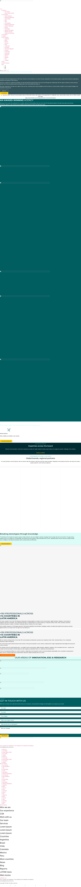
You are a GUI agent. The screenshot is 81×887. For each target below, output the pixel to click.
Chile (6, 44)
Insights (4, 36)
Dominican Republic (9, 48)
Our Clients (4, 34)
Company (2, 714)
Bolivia (6, 41)
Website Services (8, 31)
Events (6, 27)
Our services (5, 14)
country (1, 718)
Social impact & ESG (9, 13)
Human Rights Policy (30, 885)
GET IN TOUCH (5, 63)
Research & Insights (9, 30)
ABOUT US (4, 90)
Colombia (7, 47)
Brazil (6, 40)
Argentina (7, 38)
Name (1, 706)
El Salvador (7, 51)
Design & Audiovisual (9, 24)
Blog (3, 61)
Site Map (13, 885)
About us (4, 10)
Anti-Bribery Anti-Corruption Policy (54, 885)
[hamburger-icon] (1, 9)
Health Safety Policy (40, 885)
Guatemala (7, 53)
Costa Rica (7, 46)
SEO (6, 20)
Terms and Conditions (5, 885)
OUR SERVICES (4, 93)
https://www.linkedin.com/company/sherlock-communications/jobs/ (40, 97)
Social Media (7, 18)
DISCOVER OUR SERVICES (6, 441)
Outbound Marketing (9, 33)
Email (1, 710)
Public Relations (8, 16)
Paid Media (7, 28)
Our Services (5, 765)
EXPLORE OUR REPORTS (5, 543)
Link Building (7, 23)
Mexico (6, 56)
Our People (7, 11)
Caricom (7, 43)
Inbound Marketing (9, 26)
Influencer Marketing (9, 17)
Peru (6, 58)
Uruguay (7, 60)
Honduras (7, 54)
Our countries (5, 37)
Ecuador (6, 50)
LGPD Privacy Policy (20, 885)
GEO (6, 21)
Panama (6, 57)
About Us (4, 749)
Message (2, 726)
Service (1, 722)
